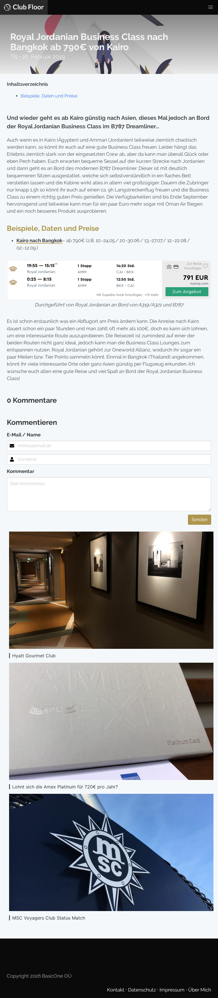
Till (14, 56)
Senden (199, 519)
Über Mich (199, 990)
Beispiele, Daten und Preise (49, 96)
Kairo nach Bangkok (39, 240)
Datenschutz (142, 990)
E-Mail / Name (24, 435)
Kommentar (20, 471)
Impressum (173, 990)
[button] (210, 7)
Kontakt (116, 990)
